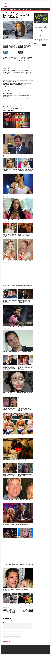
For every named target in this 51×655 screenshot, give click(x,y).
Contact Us (41, 9)
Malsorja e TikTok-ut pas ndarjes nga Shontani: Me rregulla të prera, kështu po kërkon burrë (40, 27)
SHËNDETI (19, 9)
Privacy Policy (35, 9)
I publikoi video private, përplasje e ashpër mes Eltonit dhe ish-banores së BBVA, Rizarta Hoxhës (40, 36)
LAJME (7, 9)
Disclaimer (4, 647)
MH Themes (16, 652)
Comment (4, 622)
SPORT (15, 9)
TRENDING (29, 9)
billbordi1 (12, 19)
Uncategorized (17, 19)
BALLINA (3, 9)
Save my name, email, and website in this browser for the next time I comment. (16, 638)
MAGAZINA (11, 9)
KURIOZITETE (25, 9)
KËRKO (44, 45)
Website (4, 635)
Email (3, 632)
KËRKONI (35, 43)
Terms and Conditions (6, 649)
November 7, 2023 (6, 19)
